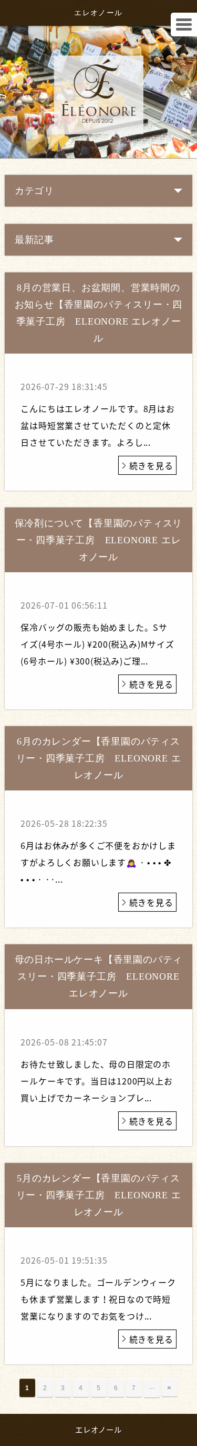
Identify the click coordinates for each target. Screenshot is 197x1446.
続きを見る (151, 465)
